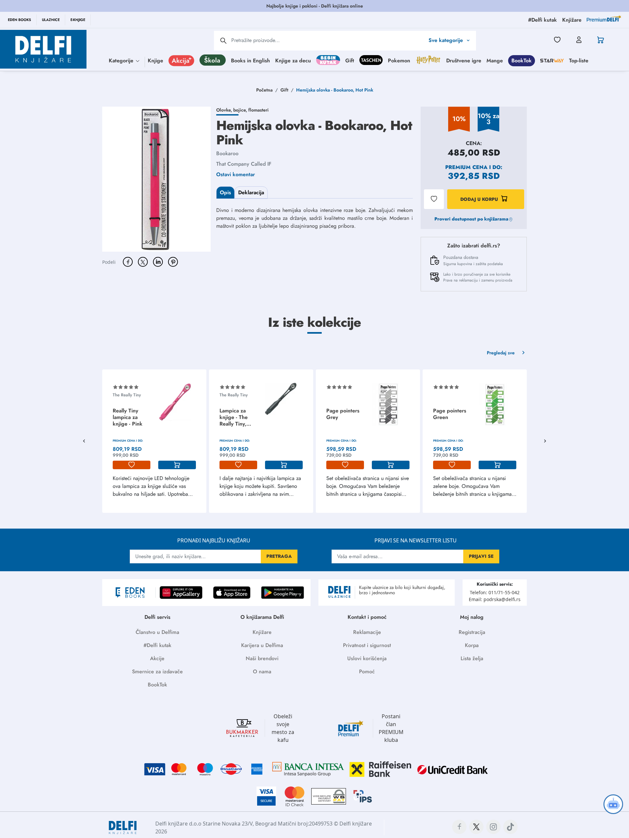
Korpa (472, 645)
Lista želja (472, 658)
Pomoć (367, 671)
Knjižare (262, 632)
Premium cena (466, 167)
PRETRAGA (279, 556)
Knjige (155, 60)
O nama (262, 671)
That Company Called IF (243, 164)
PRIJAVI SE (481, 556)
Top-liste (578, 60)
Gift (349, 60)
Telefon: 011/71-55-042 (495, 592)
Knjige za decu (293, 60)
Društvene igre (463, 60)
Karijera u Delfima (262, 645)
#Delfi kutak (157, 645)
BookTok (521, 60)
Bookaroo (227, 153)
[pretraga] (223, 40)
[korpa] (177, 465)
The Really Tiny (127, 395)
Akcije (157, 658)
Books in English (250, 60)
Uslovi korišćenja (367, 658)
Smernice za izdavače (157, 671)
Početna (264, 90)
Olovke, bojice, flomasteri (242, 110)
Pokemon (399, 60)
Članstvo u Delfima (157, 632)
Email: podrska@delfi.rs (495, 599)
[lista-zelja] (131, 465)
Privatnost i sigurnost (367, 645)
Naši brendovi (262, 658)
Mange (494, 60)
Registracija (472, 632)
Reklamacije (367, 632)
